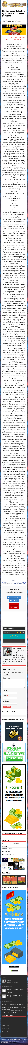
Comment (6, 678)
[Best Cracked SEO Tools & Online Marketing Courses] (14, 6)
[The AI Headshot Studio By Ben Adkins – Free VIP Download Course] (16, 860)
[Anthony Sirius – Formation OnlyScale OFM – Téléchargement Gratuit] (21, 869)
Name (5, 690)
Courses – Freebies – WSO (9, 844)
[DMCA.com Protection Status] (14, 970)
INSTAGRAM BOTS (6, 1028)
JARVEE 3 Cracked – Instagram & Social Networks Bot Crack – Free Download (15, 991)
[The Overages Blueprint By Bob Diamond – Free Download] (10, 869)
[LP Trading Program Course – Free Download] (5, 860)
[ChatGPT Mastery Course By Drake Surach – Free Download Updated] (16, 865)
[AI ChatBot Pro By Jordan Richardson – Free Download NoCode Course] (16, 869)
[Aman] (4, 997)
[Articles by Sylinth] (4, 982)
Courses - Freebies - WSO (8, 21)
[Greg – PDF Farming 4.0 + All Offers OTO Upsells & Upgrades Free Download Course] (21, 860)
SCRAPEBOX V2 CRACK (13, 1042)
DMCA (4, 846)
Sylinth (19, 20)
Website (6, 701)
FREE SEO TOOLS (6, 1022)
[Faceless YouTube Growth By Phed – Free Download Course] (10, 865)
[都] (4, 991)
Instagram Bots (6, 848)
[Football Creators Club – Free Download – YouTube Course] (5, 865)
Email (5, 696)
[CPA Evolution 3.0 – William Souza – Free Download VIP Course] (21, 865)
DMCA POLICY (5, 1019)
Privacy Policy (5, 1032)
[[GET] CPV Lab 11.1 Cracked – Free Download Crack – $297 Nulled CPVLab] (5, 869)
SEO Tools (5, 851)
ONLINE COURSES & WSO (8, 1025)
